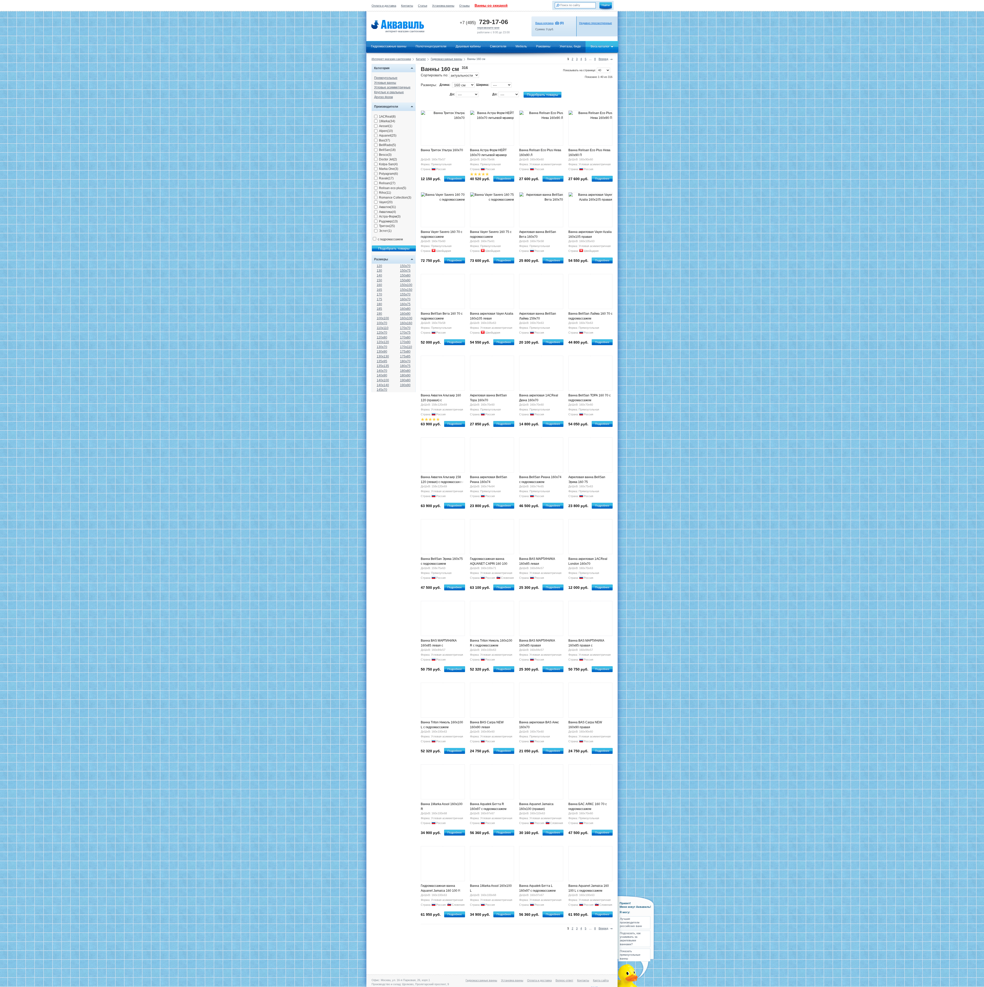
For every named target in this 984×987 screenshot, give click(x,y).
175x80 (405, 351)
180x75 (405, 366)
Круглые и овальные (389, 92)
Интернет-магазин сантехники (391, 58)
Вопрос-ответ (564, 980)
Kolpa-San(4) (388, 164)
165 (379, 290)
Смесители (498, 46)
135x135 (383, 366)
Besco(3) (385, 155)
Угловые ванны (385, 83)
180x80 (405, 371)
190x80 (405, 380)
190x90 (405, 385)
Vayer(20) (386, 202)
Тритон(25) (387, 226)
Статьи (422, 5)
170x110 (406, 347)
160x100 (406, 318)
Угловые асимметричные (392, 87)
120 (379, 266)
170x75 (405, 332)
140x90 (382, 375)
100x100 (383, 318)
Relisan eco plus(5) (392, 188)
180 (379, 304)
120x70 (382, 332)
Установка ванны (443, 5)
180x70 (405, 361)
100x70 (382, 323)
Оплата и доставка (384, 5)
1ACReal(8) (387, 116)
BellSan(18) (387, 150)
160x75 (405, 304)
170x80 (405, 337)
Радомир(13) (388, 221)
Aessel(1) (385, 126)
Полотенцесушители (431, 46)
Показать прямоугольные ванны (630, 955)
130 (379, 270)
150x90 (405, 280)
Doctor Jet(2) (388, 159)
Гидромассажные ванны (388, 46)
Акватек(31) (387, 207)
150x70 (405, 266)
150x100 (406, 285)
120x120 (383, 342)
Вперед (603, 58)
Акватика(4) (387, 212)
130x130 (383, 356)
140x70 (382, 371)
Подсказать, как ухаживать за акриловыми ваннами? (630, 939)
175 (379, 299)
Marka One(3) (388, 169)
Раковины (543, 46)
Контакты (407, 5)
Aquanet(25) (387, 135)
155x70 (405, 294)
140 (379, 275)
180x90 (405, 375)
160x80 (405, 309)
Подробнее (454, 178)
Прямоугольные (385, 78)
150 (379, 280)
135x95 (382, 361)
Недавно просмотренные (595, 23)
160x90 (405, 313)
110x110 (382, 328)
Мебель (521, 46)
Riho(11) (385, 192)
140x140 (383, 385)
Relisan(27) (387, 183)
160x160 (406, 323)
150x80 (405, 275)
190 (379, 313)
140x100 (383, 380)
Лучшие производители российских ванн (631, 922)
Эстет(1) (385, 231)
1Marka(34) (387, 121)
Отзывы (464, 5)
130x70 (382, 347)
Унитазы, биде (570, 46)
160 (379, 285)
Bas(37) (384, 140)
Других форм (383, 97)
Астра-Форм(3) (390, 216)
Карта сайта (601, 980)
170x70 (405, 328)
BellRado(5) (387, 145)
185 (379, 309)
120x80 (382, 337)
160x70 (405, 299)
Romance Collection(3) (395, 197)
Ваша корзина (544, 23)
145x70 (382, 390)
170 (379, 294)
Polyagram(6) (388, 174)
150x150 (406, 290)
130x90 (382, 351)
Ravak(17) (386, 178)
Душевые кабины (468, 46)
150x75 (405, 270)
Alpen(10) (386, 131)
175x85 (405, 356)
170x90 (405, 342)
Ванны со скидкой (491, 5)
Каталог (421, 58)
